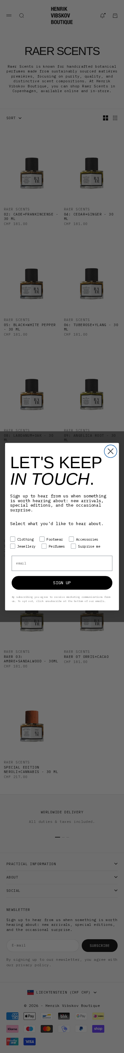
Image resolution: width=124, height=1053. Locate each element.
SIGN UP (62, 582)
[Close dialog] (110, 451)
